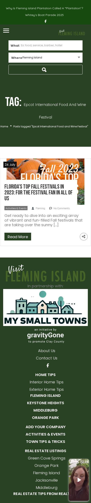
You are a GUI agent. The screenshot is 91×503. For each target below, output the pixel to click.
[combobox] (45, 57)
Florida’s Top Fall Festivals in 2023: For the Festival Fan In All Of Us (38, 193)
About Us (46, 350)
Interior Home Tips (46, 382)
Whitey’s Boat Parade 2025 (44, 15)
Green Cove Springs (46, 458)
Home (4, 126)
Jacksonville (46, 480)
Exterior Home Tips (46, 389)
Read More (18, 236)
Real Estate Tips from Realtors (45, 493)
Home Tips (45, 374)
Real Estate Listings (45, 450)
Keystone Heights (45, 402)
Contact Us (46, 358)
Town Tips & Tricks (45, 441)
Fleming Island (45, 395)
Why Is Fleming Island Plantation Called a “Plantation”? (44, 8)
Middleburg (45, 410)
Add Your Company (46, 426)
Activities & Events (16, 208)
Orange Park (45, 417)
